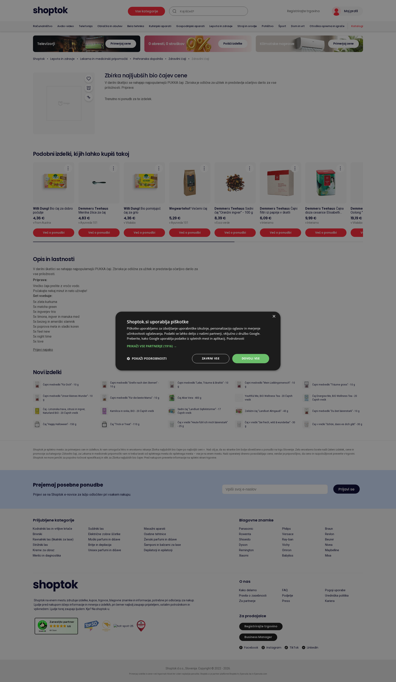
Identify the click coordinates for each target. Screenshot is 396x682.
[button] (198, 346)
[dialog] (198, 341)
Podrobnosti (235, 339)
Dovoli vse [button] (251, 358)
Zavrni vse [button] (210, 358)
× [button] (273, 316)
